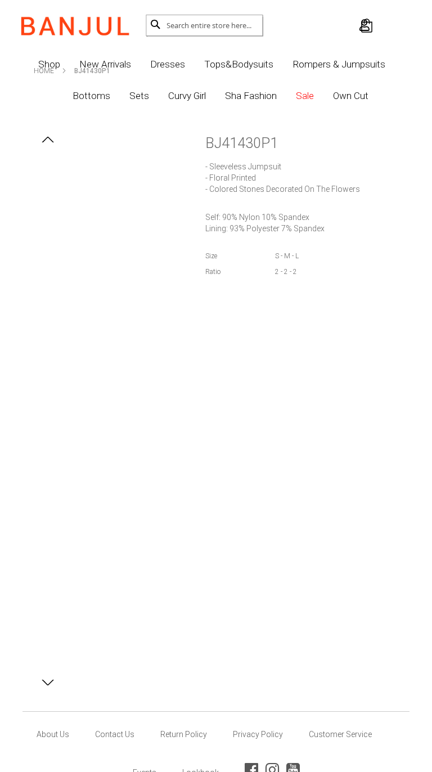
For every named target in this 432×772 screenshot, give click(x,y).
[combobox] (214, 25)
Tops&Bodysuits (238, 64)
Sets (139, 95)
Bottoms (91, 95)
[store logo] (75, 23)
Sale (305, 95)
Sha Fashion (251, 95)
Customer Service (340, 734)
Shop (49, 64)
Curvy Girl (187, 95)
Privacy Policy (258, 734)
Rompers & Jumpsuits (338, 64)
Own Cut (350, 95)
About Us (53, 734)
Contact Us (114, 734)
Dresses (167, 64)
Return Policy (183, 734)
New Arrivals (105, 64)
